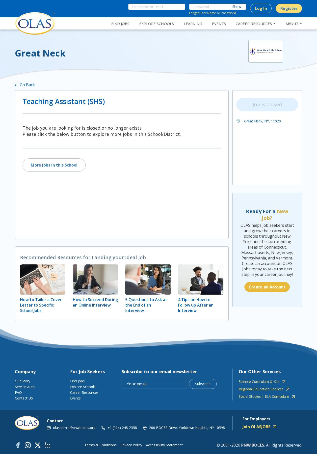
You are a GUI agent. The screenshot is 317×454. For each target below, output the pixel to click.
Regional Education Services (261, 389)
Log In (261, 8)
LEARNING (193, 23)
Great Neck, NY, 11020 (262, 121)
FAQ (18, 392)
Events (75, 398)
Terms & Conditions (100, 445)
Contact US (24, 398)
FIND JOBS (120, 23)
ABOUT (292, 23)
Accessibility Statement (164, 445)
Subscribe (203, 383)
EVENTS (219, 23)
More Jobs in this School (54, 165)
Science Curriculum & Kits (259, 381)
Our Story (22, 381)
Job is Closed (267, 104)
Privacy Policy (131, 445)
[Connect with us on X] (38, 445)
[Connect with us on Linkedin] (48, 445)
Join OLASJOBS (256, 426)
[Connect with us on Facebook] (18, 445)
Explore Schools (83, 386)
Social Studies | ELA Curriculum (264, 396)
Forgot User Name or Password (212, 13)
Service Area (25, 386)
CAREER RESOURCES (254, 23)
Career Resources (84, 392)
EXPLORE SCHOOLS (156, 23)
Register (288, 8)
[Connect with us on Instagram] (28, 445)
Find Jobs (77, 381)
